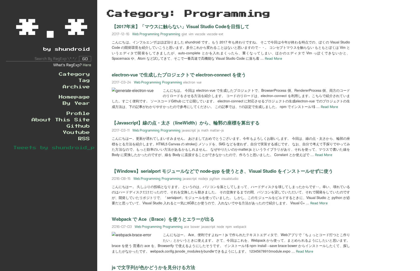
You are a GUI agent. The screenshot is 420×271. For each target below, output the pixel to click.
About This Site (61, 120)
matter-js (217, 130)
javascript (189, 130)
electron (189, 82)
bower (195, 227)
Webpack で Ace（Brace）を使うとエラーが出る (163, 219)
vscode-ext (215, 34)
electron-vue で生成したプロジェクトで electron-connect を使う (179, 74)
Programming (170, 34)
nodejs (203, 179)
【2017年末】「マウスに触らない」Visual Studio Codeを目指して (180, 26)
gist (184, 34)
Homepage (74, 97)
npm (229, 227)
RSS (84, 139)
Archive (76, 87)
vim (191, 34)
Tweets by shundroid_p (54, 148)
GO (85, 59)
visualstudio (229, 179)
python (215, 179)
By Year (76, 103)
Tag (84, 80)
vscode (200, 34)
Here (87, 65)
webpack (239, 227)
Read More (273, 59)
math (205, 130)
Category (74, 74)
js (198, 130)
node (220, 227)
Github (78, 126)
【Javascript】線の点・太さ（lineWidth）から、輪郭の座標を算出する (186, 122)
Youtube (76, 132)
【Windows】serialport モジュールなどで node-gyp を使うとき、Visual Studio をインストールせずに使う (222, 171)
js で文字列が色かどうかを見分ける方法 (153, 267)
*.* (53, 28)
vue (199, 82)
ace (186, 227)
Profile (78, 113)
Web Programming (145, 34)
